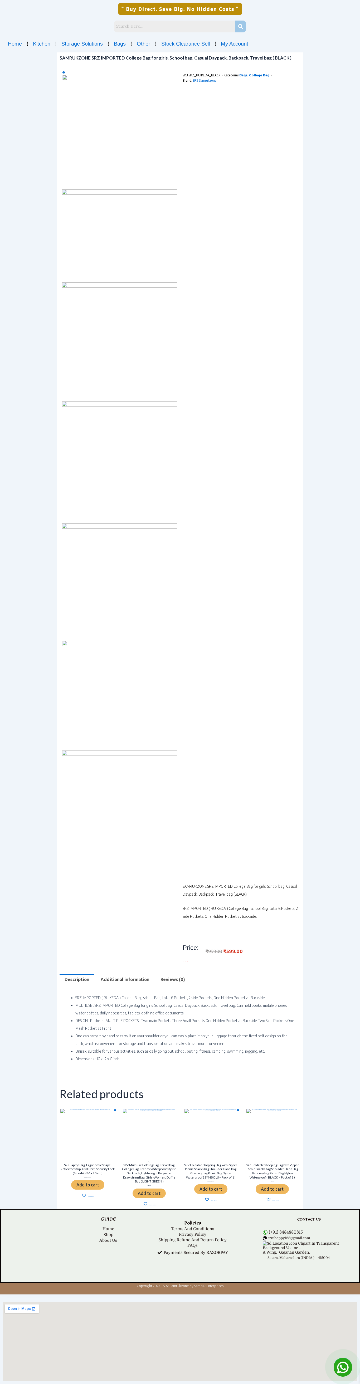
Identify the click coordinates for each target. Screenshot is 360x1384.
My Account (234, 44)
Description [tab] (77, 979)
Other (143, 44)
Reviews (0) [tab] (172, 979)
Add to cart (87, 1184)
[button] (180, 9)
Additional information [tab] (125, 979)
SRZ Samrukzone (204, 80)
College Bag (259, 75)
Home (15, 44)
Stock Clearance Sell (185, 44)
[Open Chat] (343, 1367)
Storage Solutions (82, 44)
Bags (120, 44)
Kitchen (41, 44)
